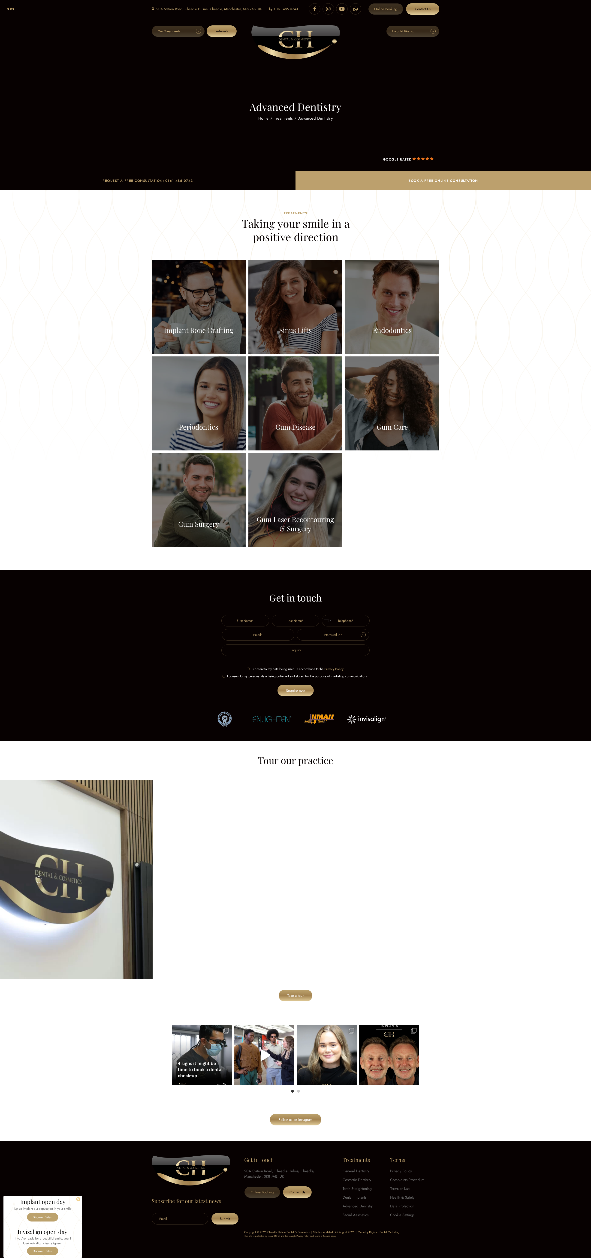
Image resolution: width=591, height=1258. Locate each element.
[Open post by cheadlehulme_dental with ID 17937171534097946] (327, 1055)
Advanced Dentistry (358, 1206)
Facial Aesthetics (355, 1215)
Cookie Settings (402, 1215)
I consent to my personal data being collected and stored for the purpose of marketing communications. (297, 676)
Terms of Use (400, 1188)
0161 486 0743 (286, 9)
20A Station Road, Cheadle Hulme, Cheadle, (209, 9)
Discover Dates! (42, 1217)
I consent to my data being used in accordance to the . (297, 669)
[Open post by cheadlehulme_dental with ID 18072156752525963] (264, 1055)
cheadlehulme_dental (201, 1030)
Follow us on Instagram (296, 1119)
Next (552, 879)
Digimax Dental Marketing (384, 1232)
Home (263, 118)
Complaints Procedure (407, 1179)
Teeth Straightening (357, 1188)
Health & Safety (402, 1197)
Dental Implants (354, 1197)
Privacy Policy (333, 669)
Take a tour (295, 995)
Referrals (221, 31)
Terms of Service (322, 1236)
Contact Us (423, 9)
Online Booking (385, 9)
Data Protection (402, 1206)
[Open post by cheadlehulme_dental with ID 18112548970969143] (389, 1055)
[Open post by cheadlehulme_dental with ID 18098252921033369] (202, 1055)
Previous (39, 879)
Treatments (283, 118)
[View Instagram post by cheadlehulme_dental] (227, 1079)
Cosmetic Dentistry (357, 1179)
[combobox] (327, 620)
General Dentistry (356, 1171)
